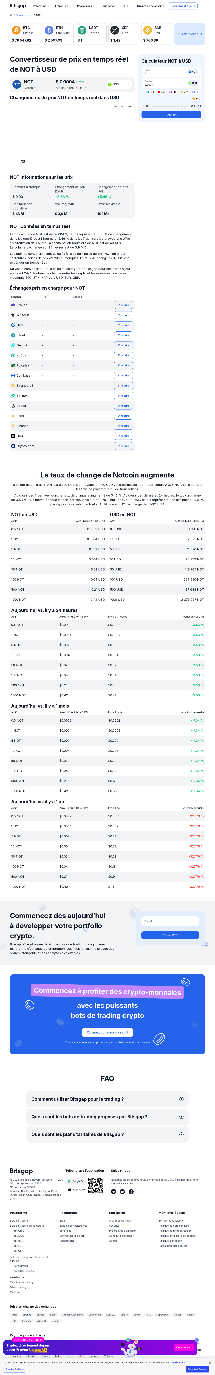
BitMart (55, 1321)
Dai (198, 1343)
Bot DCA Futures (23, 1271)
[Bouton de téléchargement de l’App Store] (76, 1189)
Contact (113, 1240)
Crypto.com (95, 1314)
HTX (148, 1314)
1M (116, 106)
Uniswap (94, 1356)
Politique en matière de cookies (177, 1235)
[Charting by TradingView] (23, 161)
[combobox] (119, 84)
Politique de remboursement (175, 1230)
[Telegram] (113, 1191)
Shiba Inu (31, 1356)
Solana (45, 1356)
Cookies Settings (15, 1369)
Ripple (198, 1349)
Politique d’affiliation (170, 1240)
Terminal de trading (21, 1282)
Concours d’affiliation (121, 1235)
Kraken (177, 1314)
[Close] (197, 1340)
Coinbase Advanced (72, 1314)
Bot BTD (18, 1240)
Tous (129, 106)
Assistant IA (17, 1277)
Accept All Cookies (197, 1369)
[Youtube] (122, 1191)
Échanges (65, 1230)
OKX (14, 1321)
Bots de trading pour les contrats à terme (29, 1259)
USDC (81, 1356)
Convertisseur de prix (72, 1235)
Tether (58, 1356)
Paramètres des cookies (173, 1245)
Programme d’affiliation (122, 1230)
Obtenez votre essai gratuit (107, 1032)
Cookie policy (178, 1362)
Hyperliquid (162, 1314)
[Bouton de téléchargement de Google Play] (76, 1181)
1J (110, 106)
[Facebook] (131, 1191)
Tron (69, 1356)
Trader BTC (170, 935)
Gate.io (124, 1314)
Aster (14, 1314)
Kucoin (190, 1314)
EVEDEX (110, 1314)
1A (122, 106)
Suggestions (66, 1240)
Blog (62, 1220)
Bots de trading (19, 1220)
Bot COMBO (20, 1266)
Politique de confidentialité (174, 1225)
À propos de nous (120, 1220)
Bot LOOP (19, 1245)
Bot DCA (18, 1235)
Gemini (136, 1314)
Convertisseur (24, 15)
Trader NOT (171, 114)
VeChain (108, 1356)
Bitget (53, 1314)
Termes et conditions (171, 1220)
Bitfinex (41, 1314)
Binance (27, 1314)
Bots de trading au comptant (27, 1225)
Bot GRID (19, 1230)
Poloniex (26, 1321)
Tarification (16, 1292)
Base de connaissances (73, 1225)
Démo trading (18, 1287)
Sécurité (114, 1225)
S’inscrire (124, 305)
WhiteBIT (41, 1321)
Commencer (184, 1347)
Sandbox (16, 1356)
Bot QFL (18, 1250)
